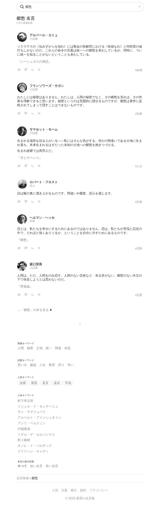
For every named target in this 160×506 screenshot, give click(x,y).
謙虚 (57, 383)
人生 (42, 365)
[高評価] (19, 70)
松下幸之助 (25, 400)
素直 (45, 383)
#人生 (138, 166)
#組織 (138, 70)
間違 (58, 348)
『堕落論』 (25, 286)
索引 (74, 490)
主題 (64, 490)
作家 (32, 221)
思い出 (22, 365)
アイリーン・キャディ (33, 451)
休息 (67, 348)
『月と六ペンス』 (29, 157)
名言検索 (23, 478)
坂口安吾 (36, 264)
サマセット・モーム (44, 129)
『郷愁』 (23, 240)
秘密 (30, 348)
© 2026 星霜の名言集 (80, 498)
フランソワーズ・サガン (47, 85)
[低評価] (25, 70)
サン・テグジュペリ (32, 411)
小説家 (34, 38)
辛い (71, 365)
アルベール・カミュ (44, 35)
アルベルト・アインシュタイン (39, 417)
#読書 (138, 113)
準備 (68, 383)
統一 (49, 348)
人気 (55, 490)
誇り (61, 365)
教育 (52, 365)
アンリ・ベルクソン (32, 423)
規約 (83, 490)
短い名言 (36, 466)
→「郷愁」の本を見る (34, 310)
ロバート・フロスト (44, 182)
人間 (21, 348)
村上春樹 (24, 440)
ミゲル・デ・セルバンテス (36, 434)
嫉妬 (33, 365)
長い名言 (52, 466)
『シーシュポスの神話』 (34, 61)
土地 (39, 348)
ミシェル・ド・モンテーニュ (38, 406)
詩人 (32, 185)
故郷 (23, 383)
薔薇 (34, 383)
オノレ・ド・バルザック (35, 445)
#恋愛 (138, 248)
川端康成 (24, 429)
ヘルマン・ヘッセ (42, 217)
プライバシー (98, 490)
